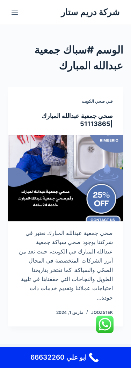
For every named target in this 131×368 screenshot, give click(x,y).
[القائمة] (15, 12)
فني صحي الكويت (97, 101)
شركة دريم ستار (90, 12)
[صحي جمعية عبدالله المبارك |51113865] (65, 178)
